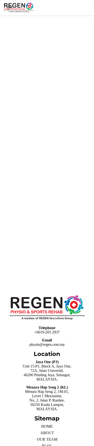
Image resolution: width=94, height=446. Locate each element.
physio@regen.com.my (47, 344)
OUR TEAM (47, 439)
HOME (47, 426)
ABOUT (47, 433)
